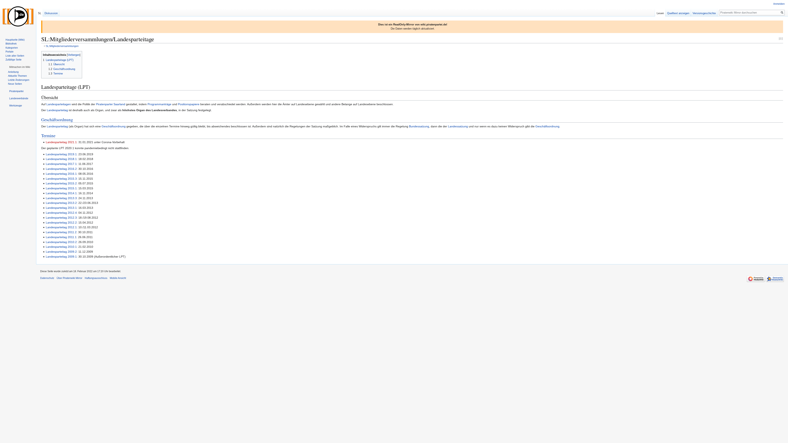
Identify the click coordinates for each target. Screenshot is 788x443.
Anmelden (779, 3)
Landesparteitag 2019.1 (61, 154)
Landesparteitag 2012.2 (61, 222)
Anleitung (13, 72)
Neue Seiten (15, 83)
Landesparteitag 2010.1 (61, 246)
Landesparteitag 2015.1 (61, 188)
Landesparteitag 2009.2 (61, 251)
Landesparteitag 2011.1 (61, 237)
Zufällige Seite (14, 59)
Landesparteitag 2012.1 (61, 227)
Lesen (660, 13)
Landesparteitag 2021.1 (61, 142)
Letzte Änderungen (18, 80)
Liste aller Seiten (15, 55)
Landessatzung (458, 126)
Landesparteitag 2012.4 (61, 212)
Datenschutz (47, 278)
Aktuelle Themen (17, 75)
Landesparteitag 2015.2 (61, 183)
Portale (10, 51)
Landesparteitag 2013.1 (61, 207)
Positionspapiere (188, 104)
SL (39, 13)
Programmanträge (159, 104)
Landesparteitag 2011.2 (61, 232)
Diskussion (51, 13)
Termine (48, 135)
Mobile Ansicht (118, 278)
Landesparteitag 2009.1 (61, 256)
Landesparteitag (57, 110)
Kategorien (12, 47)
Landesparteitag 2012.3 (61, 217)
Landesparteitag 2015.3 (61, 178)
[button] (19, 67)
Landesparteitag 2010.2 (61, 242)
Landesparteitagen (58, 104)
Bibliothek (11, 43)
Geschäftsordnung (57, 119)
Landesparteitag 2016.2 (61, 168)
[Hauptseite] (18, 16)
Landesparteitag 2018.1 (61, 159)
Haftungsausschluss (96, 278)
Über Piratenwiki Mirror (69, 278)
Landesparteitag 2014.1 (61, 193)
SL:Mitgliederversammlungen (62, 46)
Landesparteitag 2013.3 (61, 198)
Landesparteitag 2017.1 (61, 164)
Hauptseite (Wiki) (15, 39)
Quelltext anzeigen (678, 13)
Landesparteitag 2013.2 (61, 202)
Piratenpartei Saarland (110, 104)
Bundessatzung (419, 126)
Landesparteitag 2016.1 (61, 173)
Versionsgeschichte (704, 13)
